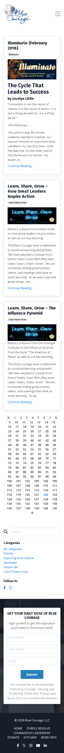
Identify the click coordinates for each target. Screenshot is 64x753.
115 (36, 490)
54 (32, 449)
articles (8, 553)
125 (18, 499)
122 (45, 495)
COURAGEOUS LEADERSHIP (32, 733)
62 (39, 454)
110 (45, 486)
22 (54, 427)
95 (24, 477)
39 (24, 440)
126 (27, 499)
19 (32, 427)
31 (17, 436)
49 (47, 445)
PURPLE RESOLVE (38, 728)
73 (17, 463)
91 (47, 472)
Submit (32, 674)
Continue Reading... (20, 166)
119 (18, 495)
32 (24, 436)
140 (45, 508)
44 (9, 445)
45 (17, 445)
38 (17, 440)
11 (23, 422)
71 (54, 458)
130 (9, 504)
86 (9, 472)
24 (17, 431)
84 (47, 468)
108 (27, 486)
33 (32, 436)
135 (54, 504)
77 (47, 463)
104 (45, 481)
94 (17, 477)
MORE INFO (49, 737)
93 (9, 477)
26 (32, 431)
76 (39, 463)
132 (27, 504)
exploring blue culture (19, 558)
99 (54, 477)
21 (47, 427)
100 (9, 481)
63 (47, 454)
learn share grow (17, 202)
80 (17, 468)
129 (54, 499)
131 (18, 504)
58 (9, 454)
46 (24, 445)
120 (27, 495)
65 (9, 458)
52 (17, 449)
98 (47, 477)
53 (24, 449)
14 (46, 422)
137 (18, 508)
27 (39, 431)
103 (36, 481)
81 (24, 468)
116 (45, 490)
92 (54, 472)
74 (24, 463)
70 (47, 458)
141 (54, 508)
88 (24, 472)
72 (9, 463)
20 (39, 427)
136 (9, 508)
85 (54, 468)
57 (54, 449)
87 (17, 472)
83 (39, 468)
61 (32, 454)
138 (27, 508)
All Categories (13, 549)
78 (54, 463)
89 (32, 472)
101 (18, 481)
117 (54, 490)
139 (36, 508)
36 (54, 436)
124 (9, 499)
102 (27, 481)
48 (39, 445)
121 (36, 495)
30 (9, 436)
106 (9, 486)
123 (54, 495)
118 (9, 495)
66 (17, 458)
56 (47, 449)
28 (47, 431)
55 (39, 449)
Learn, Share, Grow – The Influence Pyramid (32, 311)
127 (36, 499)
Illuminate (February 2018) (27, 46)
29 (54, 431)
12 (31, 422)
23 (9, 431)
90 (39, 472)
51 (9, 449)
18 (24, 427)
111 (54, 486)
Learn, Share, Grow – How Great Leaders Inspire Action (28, 191)
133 (36, 504)
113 (18, 490)
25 (24, 431)
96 (32, 477)
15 (53, 422)
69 (39, 458)
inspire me (11, 567)
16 (9, 427)
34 (39, 436)
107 (18, 486)
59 (17, 454)
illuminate (13, 54)
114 (27, 490)
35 (47, 436)
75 (32, 463)
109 (36, 486)
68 (32, 458)
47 (32, 445)
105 (54, 481)
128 (45, 499)
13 (38, 422)
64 (54, 454)
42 (47, 440)
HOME (18, 728)
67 (24, 458)
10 (16, 422)
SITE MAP (30, 737)
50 (54, 445)
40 (32, 440)
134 (45, 504)
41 (39, 440)
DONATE (13, 737)
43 (54, 440)
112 (9, 490)
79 (9, 468)
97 (39, 477)
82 (32, 468)
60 (24, 454)
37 (9, 440)
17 (17, 427)
